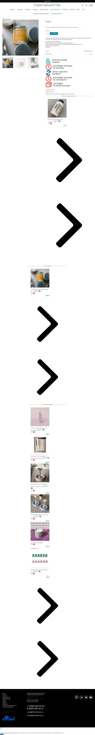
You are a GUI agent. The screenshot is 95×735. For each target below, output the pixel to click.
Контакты (5, 694)
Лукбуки (4, 700)
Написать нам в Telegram (32, 701)
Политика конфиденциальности (10, 705)
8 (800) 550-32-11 (35, 708)
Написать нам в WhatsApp (32, 700)
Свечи (52, 91)
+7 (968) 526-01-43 (35, 706)
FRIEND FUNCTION (7, 19)
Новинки (65, 9)
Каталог (12, 9)
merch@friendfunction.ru (35, 715)
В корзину (54, 33)
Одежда (35, 9)
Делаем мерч (6, 698)
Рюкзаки (20, 9)
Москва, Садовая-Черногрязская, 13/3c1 (36, 693)
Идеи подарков (55, 9)
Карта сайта (5, 704)
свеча (50, 93)
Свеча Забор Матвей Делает (37, 542)
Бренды (72, 9)
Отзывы (4, 701)
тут (63, 732)
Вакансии (5, 702)
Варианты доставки (50, 89)
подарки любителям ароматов (67, 93)
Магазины (5, 695)
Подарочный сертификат (41, 13)
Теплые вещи (44, 9)
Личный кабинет (56, 13)
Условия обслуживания (8, 707)
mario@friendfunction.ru (35, 712)
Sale (78, 9)
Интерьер (28, 9)
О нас (83, 9)
